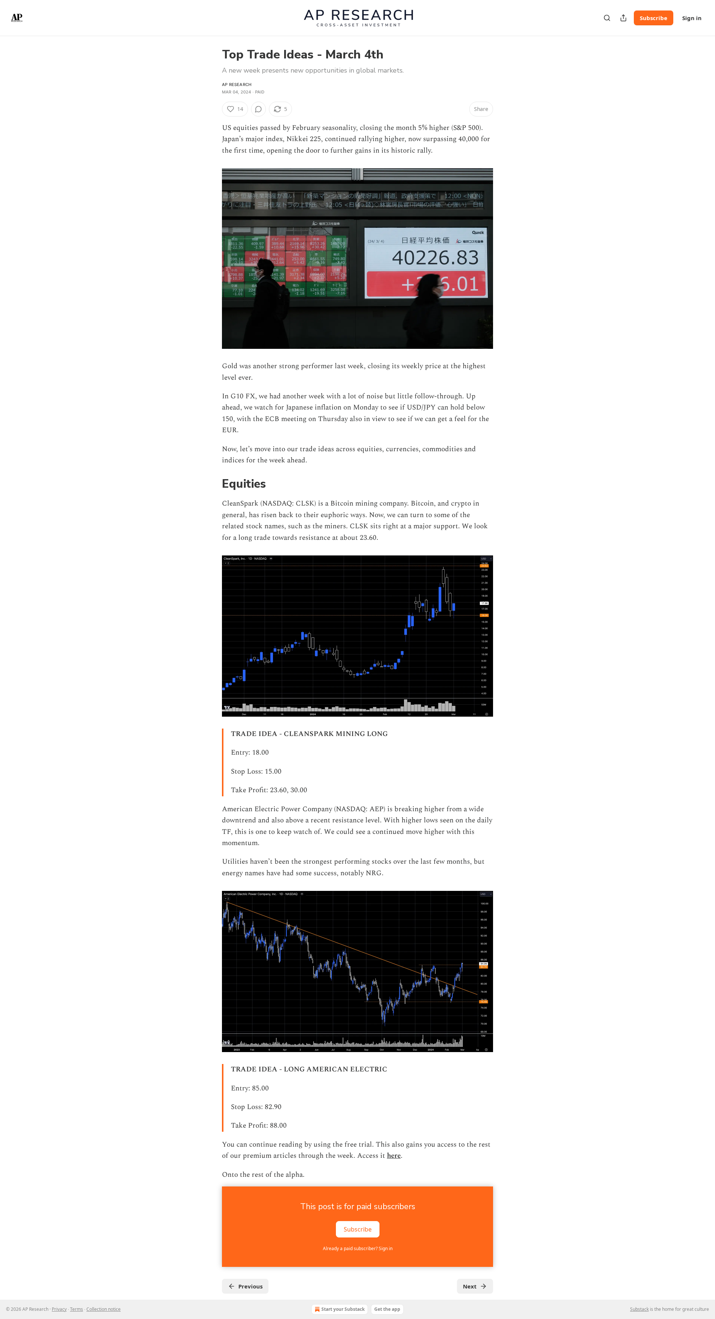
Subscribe (653, 18)
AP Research (236, 84)
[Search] (607, 17)
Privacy (59, 1309)
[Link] (211, 484)
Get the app (387, 1309)
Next (470, 1286)
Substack (639, 1309)
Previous (250, 1286)
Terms (76, 1309)
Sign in (692, 18)
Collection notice (103, 1309)
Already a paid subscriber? (358, 1248)
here (394, 1155)
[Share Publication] (623, 17)
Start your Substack (343, 1309)
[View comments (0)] (258, 109)
